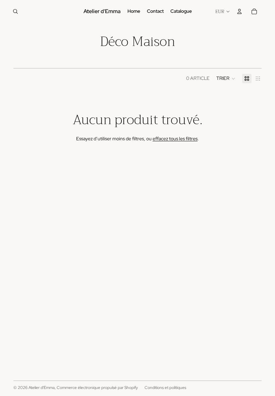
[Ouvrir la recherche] (15, 11)
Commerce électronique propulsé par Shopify (97, 387)
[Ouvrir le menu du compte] (239, 11)
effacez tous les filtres (175, 139)
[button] (225, 78)
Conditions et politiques (165, 387)
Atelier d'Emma (42, 387)
